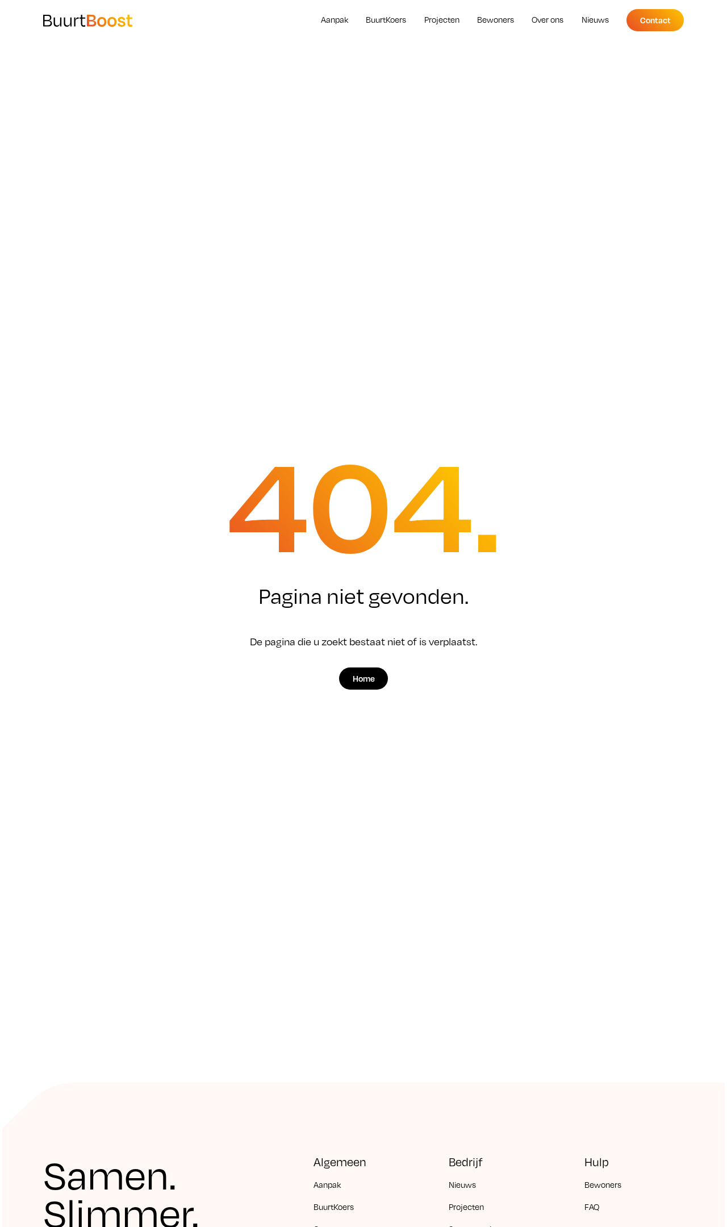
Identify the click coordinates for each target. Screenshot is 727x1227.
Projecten (466, 1206)
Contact (655, 19)
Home (364, 678)
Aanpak (327, 1184)
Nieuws (462, 1184)
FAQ (591, 1206)
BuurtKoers (334, 1206)
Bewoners (602, 1184)
